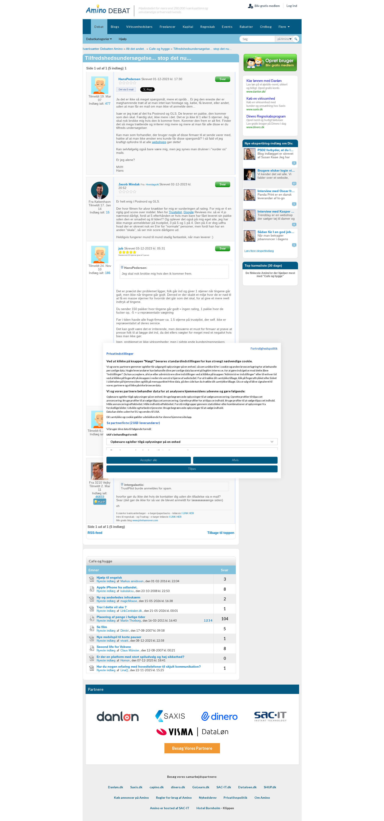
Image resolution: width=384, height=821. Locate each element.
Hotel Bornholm (208, 808)
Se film (102, 627)
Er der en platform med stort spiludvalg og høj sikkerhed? (140, 657)
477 (107, 103)
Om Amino (262, 797)
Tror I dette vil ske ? (112, 607)
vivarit (124, 640)
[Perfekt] (134, 83)
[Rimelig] (124, 83)
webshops (159, 142)
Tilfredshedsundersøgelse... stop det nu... (202, 49)
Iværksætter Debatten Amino (103, 49)
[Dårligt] (120, 83)
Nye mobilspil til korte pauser (119, 637)
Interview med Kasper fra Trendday (277, 211)
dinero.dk (178, 787)
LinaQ (124, 670)
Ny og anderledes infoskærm (118, 597)
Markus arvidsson (131, 581)
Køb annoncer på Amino (131, 797)
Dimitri (124, 630)
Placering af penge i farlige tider (121, 617)
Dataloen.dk (247, 787)
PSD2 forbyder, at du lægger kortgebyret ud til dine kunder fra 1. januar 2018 (277, 150)
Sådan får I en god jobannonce (277, 232)
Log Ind (292, 6)
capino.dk (157, 787)
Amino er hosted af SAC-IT (169, 808)
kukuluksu (127, 591)
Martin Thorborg (130, 620)
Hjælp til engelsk (109, 577)
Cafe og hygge (159, 49)
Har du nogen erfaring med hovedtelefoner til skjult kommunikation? (149, 666)
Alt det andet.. (136, 49)
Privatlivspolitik (235, 797)
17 (294, 183)
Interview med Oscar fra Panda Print (277, 191)
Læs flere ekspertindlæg (259, 251)
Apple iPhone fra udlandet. (117, 587)
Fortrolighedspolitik (264, 348)
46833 (99, 497)
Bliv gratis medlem (266, 6)
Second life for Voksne (114, 647)
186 (107, 273)
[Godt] (131, 83)
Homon (125, 660)
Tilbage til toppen (220, 533)
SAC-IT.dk (223, 787)
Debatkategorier (98, 39)
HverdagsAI (152, 184)
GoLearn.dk (200, 787)
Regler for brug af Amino (174, 797)
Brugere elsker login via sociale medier (277, 170)
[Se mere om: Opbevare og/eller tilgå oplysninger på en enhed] (272, 442)
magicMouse (128, 601)
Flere (283, 26)
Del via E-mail (126, 89)
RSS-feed (95, 533)
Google (189, 212)
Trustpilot (175, 212)
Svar (223, 79)
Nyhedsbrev (207, 797)
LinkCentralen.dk (131, 610)
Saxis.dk (136, 787)
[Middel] (127, 83)
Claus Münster (129, 650)
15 (108, 212)
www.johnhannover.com (145, 520)
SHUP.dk (270, 787)
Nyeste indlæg (106, 581)
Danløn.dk (115, 787)
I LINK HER (188, 513)
